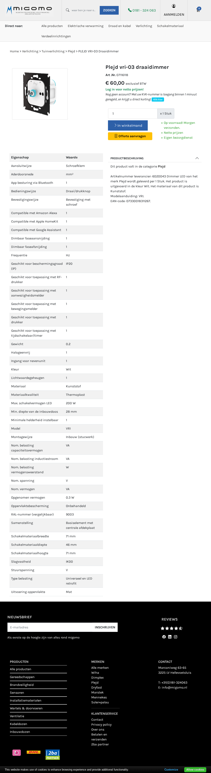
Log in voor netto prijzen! (125, 89)
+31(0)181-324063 (174, 682)
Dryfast (96, 687)
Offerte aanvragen (132, 136)
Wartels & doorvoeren (26, 708)
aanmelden (174, 14)
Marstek (97, 692)
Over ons (97, 729)
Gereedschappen (22, 677)
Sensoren (17, 693)
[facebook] (163, 637)
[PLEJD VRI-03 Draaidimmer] (40, 94)
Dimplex (97, 677)
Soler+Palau (100, 702)
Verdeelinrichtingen (56, 36)
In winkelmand (129, 125)
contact (97, 719)
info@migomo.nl (174, 687)
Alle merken (100, 668)
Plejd (161, 166)
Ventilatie (17, 716)
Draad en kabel (119, 26)
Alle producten (52, 26)
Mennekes (99, 697)
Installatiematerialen (25, 700)
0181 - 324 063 (144, 10)
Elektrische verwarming (85, 26)
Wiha (95, 673)
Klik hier (157, 99)
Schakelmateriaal (170, 26)
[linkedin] (168, 637)
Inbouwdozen (20, 732)
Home (14, 51)
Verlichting (144, 26)
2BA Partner (100, 744)
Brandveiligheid (22, 685)
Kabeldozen (18, 724)
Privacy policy (101, 724)
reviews (170, 619)
